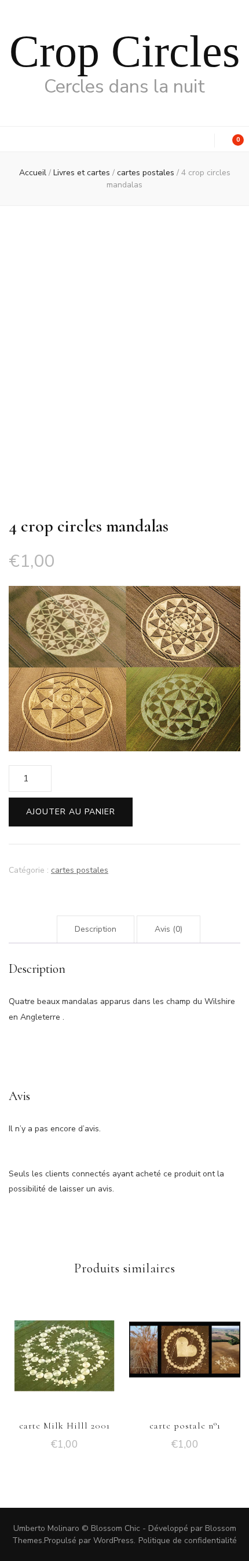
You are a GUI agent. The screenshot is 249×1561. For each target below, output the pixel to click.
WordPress (113, 1540)
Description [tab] (95, 929)
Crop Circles (124, 51)
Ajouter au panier (70, 811)
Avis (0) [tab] (168, 929)
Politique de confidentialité (187, 1540)
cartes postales (79, 870)
